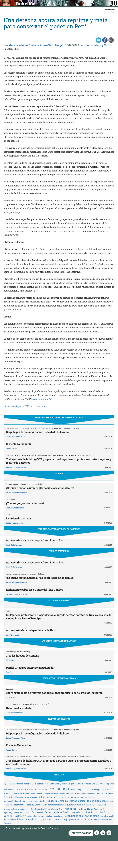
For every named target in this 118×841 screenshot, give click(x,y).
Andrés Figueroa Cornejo (16, 467)
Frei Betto (10, 672)
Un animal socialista (18, 708)
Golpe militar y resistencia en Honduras (59, 529)
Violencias (7, 823)
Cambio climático (84, 783)
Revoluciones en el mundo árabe (81, 815)
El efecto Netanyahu (18, 444)
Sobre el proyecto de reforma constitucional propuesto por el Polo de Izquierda (54, 693)
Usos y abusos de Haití (103, 819)
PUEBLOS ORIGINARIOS (59, 551)
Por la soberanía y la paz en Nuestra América (59, 417)
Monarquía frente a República (31, 808)
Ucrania (57, 819)
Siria (51, 819)
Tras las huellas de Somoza (22, 655)
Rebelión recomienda (54, 816)
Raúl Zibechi (11, 660)
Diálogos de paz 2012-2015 (81, 789)
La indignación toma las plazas (48, 804)
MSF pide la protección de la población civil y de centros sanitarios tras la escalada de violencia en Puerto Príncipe (58, 616)
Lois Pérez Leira (12, 635)
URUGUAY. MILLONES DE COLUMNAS (59, 678)
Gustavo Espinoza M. (14, 523)
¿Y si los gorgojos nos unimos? (25, 503)
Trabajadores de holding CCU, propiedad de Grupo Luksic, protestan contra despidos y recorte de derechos (58, 460)
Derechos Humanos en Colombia (31, 789)
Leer (88, 804)
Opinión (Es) (57, 808)
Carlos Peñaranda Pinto (15, 436)
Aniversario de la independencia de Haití (31, 630)
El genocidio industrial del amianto (23, 793)
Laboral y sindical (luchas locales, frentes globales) (77, 800)
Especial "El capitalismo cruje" (47, 793)
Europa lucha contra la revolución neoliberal (76, 793)
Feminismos (99, 793)
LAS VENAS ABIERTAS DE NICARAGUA (59, 641)
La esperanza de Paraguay (22, 804)
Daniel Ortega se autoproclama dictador (30, 667)
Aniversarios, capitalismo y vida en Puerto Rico (35, 540)
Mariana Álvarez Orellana (24, 45)
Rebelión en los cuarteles (34, 816)
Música (47, 809)
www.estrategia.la (41, 398)
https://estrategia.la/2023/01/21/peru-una (25, 406)
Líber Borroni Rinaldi (14, 712)
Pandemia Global (85, 808)
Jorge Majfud (11, 697)
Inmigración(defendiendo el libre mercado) (22, 800)
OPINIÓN (59, 473)
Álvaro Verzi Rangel (51, 45)
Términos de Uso (69, 828)
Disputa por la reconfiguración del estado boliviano (37, 432)
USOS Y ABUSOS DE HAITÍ (59, 600)
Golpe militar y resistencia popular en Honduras (66, 797)
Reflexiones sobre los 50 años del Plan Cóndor (34, 589)
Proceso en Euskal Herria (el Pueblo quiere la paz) (59, 812)
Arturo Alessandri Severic (16, 492)
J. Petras (45, 801)
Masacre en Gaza (10, 809)
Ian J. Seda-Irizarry (14, 545)
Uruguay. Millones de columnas (77, 819)
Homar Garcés (11, 448)
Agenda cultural (9, 783)
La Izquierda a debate (73, 804)
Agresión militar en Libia (26, 783)
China (94, 783)
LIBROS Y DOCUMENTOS (59, 719)
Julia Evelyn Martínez (15, 508)
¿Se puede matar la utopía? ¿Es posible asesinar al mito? (40, 488)
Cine (100, 783)
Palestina (70, 808)
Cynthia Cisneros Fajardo (16, 594)
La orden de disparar (18, 518)
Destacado (58, 788)
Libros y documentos (100, 804)
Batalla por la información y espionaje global (56, 783)
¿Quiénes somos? (81, 833)
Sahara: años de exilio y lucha (32, 819)
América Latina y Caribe (96, 45)
